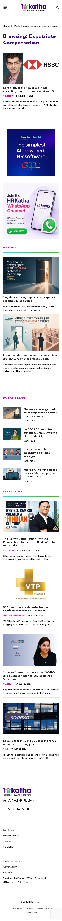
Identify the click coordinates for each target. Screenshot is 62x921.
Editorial (7, 872)
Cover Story (10, 867)
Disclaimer (17, 909)
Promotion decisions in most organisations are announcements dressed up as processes (30, 359)
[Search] (57, 7)
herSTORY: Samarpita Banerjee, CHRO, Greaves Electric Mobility (40, 433)
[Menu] (5, 7)
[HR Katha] (34, 7)
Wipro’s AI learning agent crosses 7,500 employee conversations (40, 473)
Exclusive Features (13, 861)
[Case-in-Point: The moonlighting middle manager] (12, 454)
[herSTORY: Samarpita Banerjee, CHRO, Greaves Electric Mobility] (12, 434)
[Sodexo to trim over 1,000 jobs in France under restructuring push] (31, 718)
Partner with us (11, 836)
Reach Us (8, 847)
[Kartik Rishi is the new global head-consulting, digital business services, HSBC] (31, 68)
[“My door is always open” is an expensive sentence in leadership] (31, 275)
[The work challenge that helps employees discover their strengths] (12, 413)
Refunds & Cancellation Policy (39, 909)
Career (7, 841)
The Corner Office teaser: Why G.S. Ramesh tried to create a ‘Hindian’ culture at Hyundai (30, 542)
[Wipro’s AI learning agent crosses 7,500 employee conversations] (12, 474)
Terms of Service (33, 913)
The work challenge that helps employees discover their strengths (40, 412)
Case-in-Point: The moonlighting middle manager (37, 453)
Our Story (8, 830)
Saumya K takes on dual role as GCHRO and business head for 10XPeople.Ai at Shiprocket (29, 676)
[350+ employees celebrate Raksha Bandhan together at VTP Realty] (31, 584)
